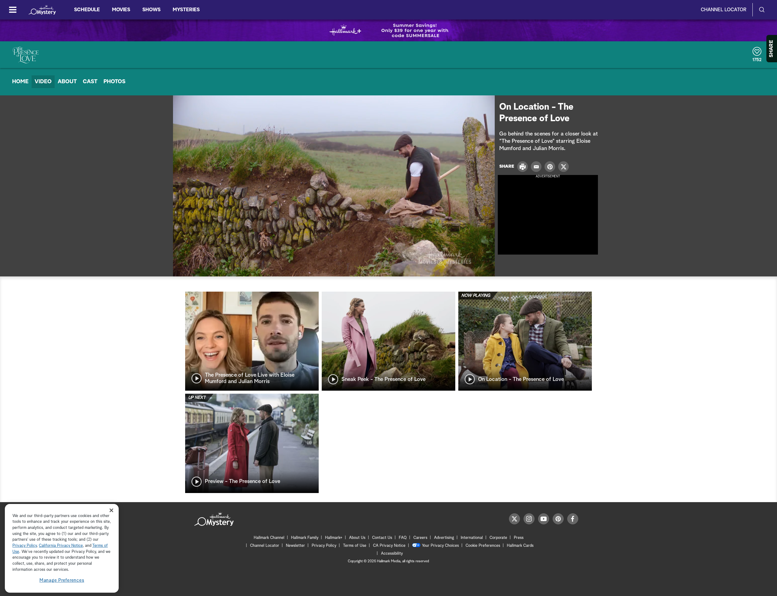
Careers (420, 538)
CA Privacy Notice (389, 546)
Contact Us (382, 538)
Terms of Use (354, 546)
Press (519, 538)
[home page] (42, 10)
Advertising (444, 538)
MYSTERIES (186, 9)
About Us (357, 538)
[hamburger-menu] (12, 9)
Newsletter (295, 546)
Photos (114, 81)
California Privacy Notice (61, 546)
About (67, 81)
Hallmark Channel (269, 538)
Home (20, 81)
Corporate (498, 538)
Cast (90, 81)
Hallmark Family (304, 538)
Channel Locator (723, 9)
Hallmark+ (333, 538)
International (472, 538)
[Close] (111, 510)
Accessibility (392, 554)
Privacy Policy (324, 546)
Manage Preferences (61, 580)
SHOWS (151, 9)
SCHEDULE (87, 9)
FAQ (403, 538)
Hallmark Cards (520, 546)
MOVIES (121, 9)
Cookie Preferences (483, 546)
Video (43, 81)
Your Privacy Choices (440, 546)
